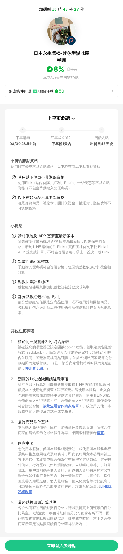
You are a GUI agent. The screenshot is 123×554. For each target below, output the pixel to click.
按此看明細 (34, 368)
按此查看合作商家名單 (61, 406)
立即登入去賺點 (61, 545)
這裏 (100, 432)
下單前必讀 (58, 118)
